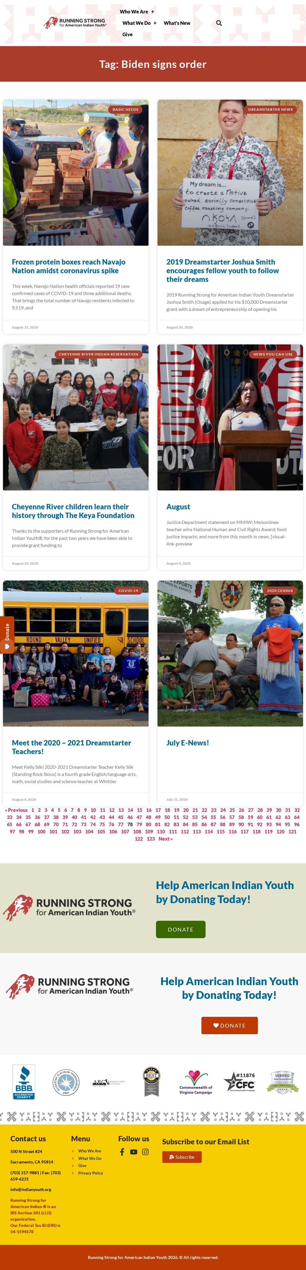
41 (83, 817)
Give (128, 34)
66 (19, 824)
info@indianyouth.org (30, 1189)
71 (65, 824)
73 (83, 824)
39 (65, 817)
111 (173, 831)
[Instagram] (145, 1152)
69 (46, 824)
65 (9, 824)
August (178, 506)
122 (139, 838)
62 (278, 817)
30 (278, 810)
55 (213, 817)
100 (41, 831)
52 (185, 817)
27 (250, 810)
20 (186, 810)
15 (139, 810)
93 (269, 824)
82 (167, 824)
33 (9, 817)
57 (232, 817)
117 (245, 831)
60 (259, 817)
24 (223, 810)
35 (28, 817)
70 (56, 824)
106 (113, 831)
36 (37, 817)
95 (287, 824)
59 (250, 817)
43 (102, 817)
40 (74, 817)
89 (232, 824)
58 (241, 817)
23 (213, 810)
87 (213, 824)
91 (250, 824)
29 (269, 810)
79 (139, 824)
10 (93, 810)
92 (259, 824)
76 (111, 824)
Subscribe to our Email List (206, 1141)
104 (89, 831)
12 (111, 810)
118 (257, 831)
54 (204, 817)
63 (287, 817)
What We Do (137, 23)
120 (280, 831)
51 (176, 817)
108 (137, 831)
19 (176, 810)
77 (120, 824)
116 (233, 831)
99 (30, 831)
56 (222, 817)
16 (149, 810)
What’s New (177, 23)
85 (195, 824)
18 (167, 810)
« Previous (16, 810)
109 (149, 831)
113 (197, 831)
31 (287, 810)
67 (28, 824)
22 (204, 810)
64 (296, 817)
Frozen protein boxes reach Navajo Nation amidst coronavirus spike (69, 266)
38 (56, 817)
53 (195, 817)
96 (296, 824)
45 (120, 817)
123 (151, 838)
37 (46, 817)
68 (37, 824)
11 (102, 810)
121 (292, 831)
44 (111, 817)
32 (297, 810)
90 (241, 824)
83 (176, 824)
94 (278, 824)
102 (65, 831)
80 (148, 824)
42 (93, 817)
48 (148, 817)
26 (241, 810)
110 (161, 831)
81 (157, 824)
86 (204, 824)
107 (125, 831)
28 (260, 810)
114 (209, 831)
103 (77, 831)
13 (121, 810)
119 (268, 831)
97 (12, 831)
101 (53, 831)
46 (130, 817)
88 (222, 824)
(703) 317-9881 (24, 1172)
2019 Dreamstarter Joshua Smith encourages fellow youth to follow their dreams (222, 270)
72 (74, 824)
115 (221, 831)
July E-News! (187, 742)
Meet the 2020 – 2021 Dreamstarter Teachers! (71, 747)
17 (158, 810)
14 (130, 810)
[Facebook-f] (122, 1152)
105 (101, 831)
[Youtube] (133, 1152)
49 (157, 817)
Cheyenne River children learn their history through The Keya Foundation (73, 510)
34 (19, 817)
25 (232, 810)
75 (102, 824)
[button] (219, 23)
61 (269, 817)
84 (185, 824)
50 (167, 817)
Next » (166, 838)
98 (21, 831)
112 (185, 831)
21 (195, 810)
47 (139, 817)
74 (93, 824)
